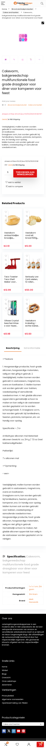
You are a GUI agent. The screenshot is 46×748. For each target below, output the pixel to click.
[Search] (42, 3)
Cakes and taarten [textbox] (22, 724)
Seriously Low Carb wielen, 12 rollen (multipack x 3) (31, 281)
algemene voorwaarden (12, 699)
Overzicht (6, 677)
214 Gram (33, 594)
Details (4, 119)
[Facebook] (4, 731)
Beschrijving (13, 348)
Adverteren (7, 684)
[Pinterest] (23, 731)
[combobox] (23, 724)
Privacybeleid (8, 695)
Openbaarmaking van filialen (15, 703)
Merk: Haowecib (33, 600)
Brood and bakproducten (22, 9)
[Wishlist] (17, 744)
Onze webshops (9, 681)
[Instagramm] (14, 731)
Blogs (4, 674)
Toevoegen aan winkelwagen (25, 173)
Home (4, 9)
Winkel (5, 670)
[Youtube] (18, 731)
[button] (43, 23)
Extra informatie (32, 348)
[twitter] (9, 731)
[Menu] (3, 3)
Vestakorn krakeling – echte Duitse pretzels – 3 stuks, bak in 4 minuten (32, 327)
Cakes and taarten (11, 12)
